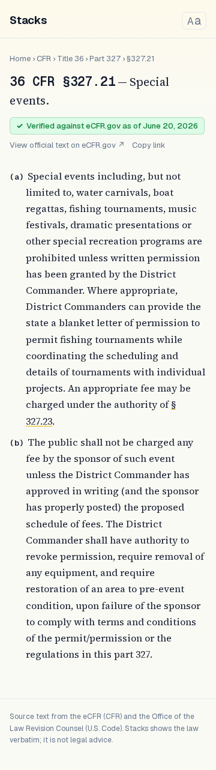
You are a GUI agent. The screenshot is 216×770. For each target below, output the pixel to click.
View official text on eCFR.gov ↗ (67, 145)
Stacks (28, 20)
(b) (17, 443)
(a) (17, 177)
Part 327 (105, 58)
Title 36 (70, 58)
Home (20, 58)
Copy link (149, 145)
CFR (44, 58)
